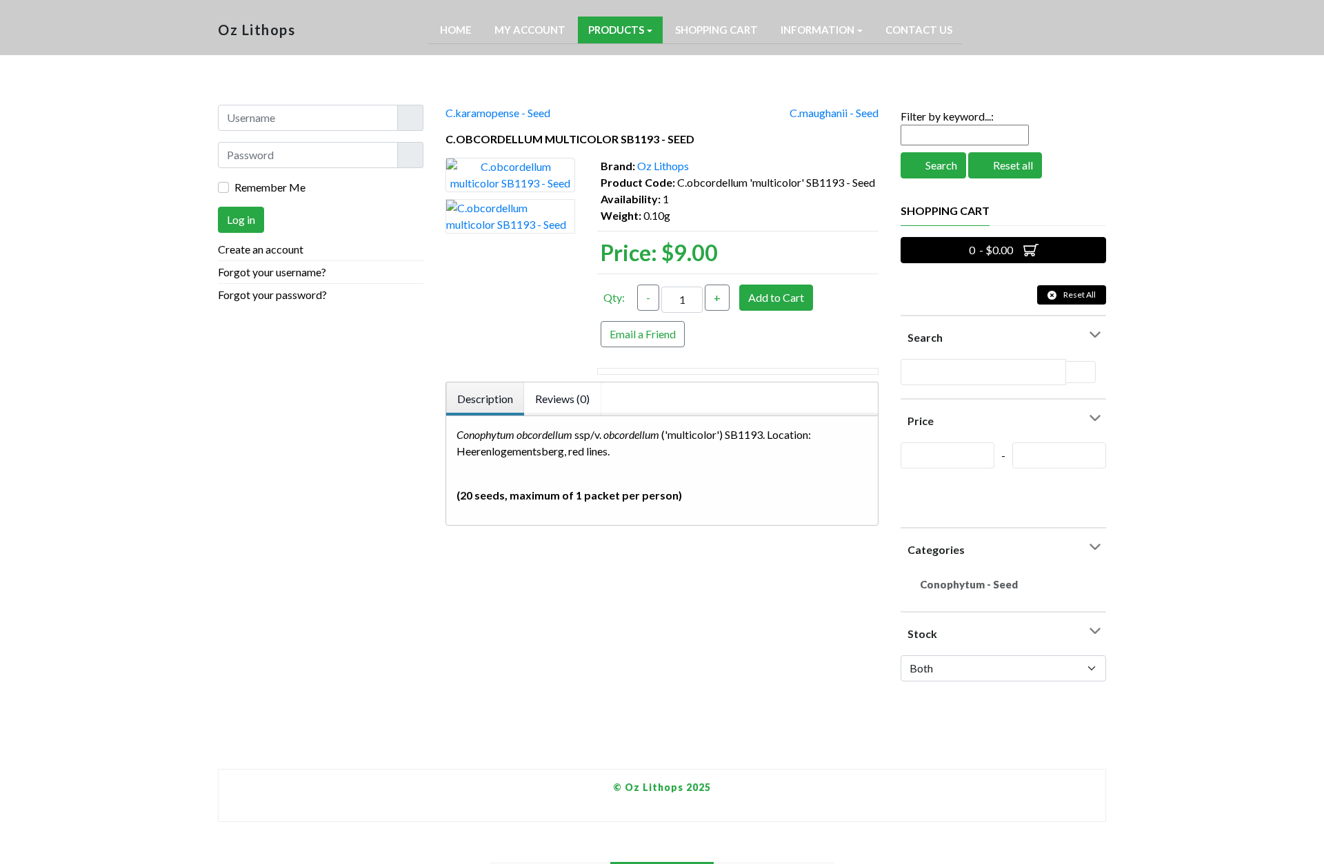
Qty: (614, 297)
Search (940, 165)
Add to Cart (776, 297)
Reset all (1012, 165)
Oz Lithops (663, 165)
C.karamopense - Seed (497, 112)
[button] (620, 30)
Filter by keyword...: (947, 116)
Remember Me (269, 187)
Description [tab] (485, 398)
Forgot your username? (272, 271)
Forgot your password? (272, 294)
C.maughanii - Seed (834, 112)
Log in (241, 219)
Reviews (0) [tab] (562, 398)
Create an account (261, 249)
